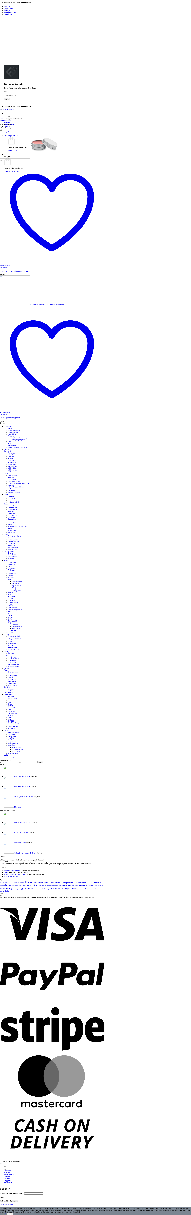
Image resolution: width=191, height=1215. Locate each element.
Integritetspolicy (10, 12)
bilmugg (12, 882)
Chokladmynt (12, 509)
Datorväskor (12, 734)
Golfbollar (11, 498)
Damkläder (12, 568)
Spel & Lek (7, 687)
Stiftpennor (12, 683)
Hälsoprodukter (13, 542)
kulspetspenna (50, 885)
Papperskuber (13, 647)
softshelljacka (42, 889)
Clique (10, 704)
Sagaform (11, 719)
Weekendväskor (13, 753)
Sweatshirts (16, 628)
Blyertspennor (13, 672)
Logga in (15, 1201)
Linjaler (10, 640)
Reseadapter (12, 464)
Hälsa (6, 534)
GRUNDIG (11, 711)
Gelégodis (11, 513)
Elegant (76, 883)
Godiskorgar (12, 517)
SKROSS (11, 721)
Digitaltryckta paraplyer (20, 438)
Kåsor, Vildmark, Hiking (16, 487)
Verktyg (6, 755)
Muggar (6, 655)
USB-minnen (12, 470)
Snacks (10, 528)
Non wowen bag (17, 749)
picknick (3, 889)
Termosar (11, 559)
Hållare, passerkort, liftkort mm (18, 483)
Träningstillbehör (14, 547)
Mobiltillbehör (13, 432)
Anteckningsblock (14, 636)
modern (92, 885)
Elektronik (7, 451)
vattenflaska (4, 891)
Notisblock (11, 645)
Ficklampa (11, 757)
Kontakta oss (9, 8)
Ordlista (7, 10)
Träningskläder (13, 621)
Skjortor (11, 613)
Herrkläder (11, 577)
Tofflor (10, 619)
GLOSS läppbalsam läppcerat (10, 418)
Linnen (10, 598)
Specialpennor (13, 681)
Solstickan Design (14, 723)
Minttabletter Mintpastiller (17, 526)
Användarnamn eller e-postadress (12, 1193)
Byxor (10, 566)
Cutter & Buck (13, 708)
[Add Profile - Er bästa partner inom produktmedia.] (9, 110)
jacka (7, 885)
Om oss (7, 6)
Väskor (6, 730)
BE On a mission (13, 698)
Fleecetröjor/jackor (18, 581)
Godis (6, 504)
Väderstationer (13, 472)
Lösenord (3, 1197)
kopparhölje (42, 885)
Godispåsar (12, 519)
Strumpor (11, 615)
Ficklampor (12, 453)
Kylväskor (11, 738)
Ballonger (11, 653)
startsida (7, 123)
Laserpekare (12, 460)
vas (99, 889)
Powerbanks (12, 462)
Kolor (10, 525)
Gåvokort (11, 496)
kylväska (56, 885)
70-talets (3, 883)
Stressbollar (12, 545)
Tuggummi (11, 532)
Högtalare (11, 455)
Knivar (10, 500)
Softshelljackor (17, 583)
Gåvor (6, 494)
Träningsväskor (13, 744)
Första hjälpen (13, 540)
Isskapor (11, 485)
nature (101, 885)
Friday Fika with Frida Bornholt (14, 874)
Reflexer (11, 489)
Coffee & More (37, 883)
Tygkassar (11, 745)
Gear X (10, 710)
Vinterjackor (16, 591)
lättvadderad (64, 885)
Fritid (6, 474)
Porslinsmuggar (13, 662)
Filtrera (40, 762)
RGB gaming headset (11, 876)
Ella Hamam (82, 883)
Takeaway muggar (14, 666)
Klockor (10, 458)
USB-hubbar (12, 468)
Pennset (11, 677)
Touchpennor (12, 685)
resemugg (16, 889)
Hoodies (15, 625)
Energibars (11, 511)
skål (32, 889)
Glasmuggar (12, 660)
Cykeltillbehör (13, 479)
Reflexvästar (12, 608)
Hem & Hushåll (9, 551)
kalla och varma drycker (24, 885)
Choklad (11, 506)
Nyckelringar (12, 434)
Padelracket (12, 691)
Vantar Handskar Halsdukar (17, 447)
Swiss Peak (11, 725)
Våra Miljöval (8, 693)
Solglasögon (12, 445)
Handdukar (12, 574)
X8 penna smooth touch (12, 871)
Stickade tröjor (17, 626)
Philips (10, 715)
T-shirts (10, 617)
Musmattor (12, 643)
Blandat (6, 449)
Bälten (10, 428)
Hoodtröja (2, 885)
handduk (89, 883)
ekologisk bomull (67, 883)
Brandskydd (12, 538)
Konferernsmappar (14, 638)
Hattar (10, 575)
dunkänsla (57, 882)
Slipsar (10, 443)
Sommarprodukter (14, 492)
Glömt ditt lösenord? (7, 1205)
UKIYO (6, 872)
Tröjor (10, 623)
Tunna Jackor (16, 585)
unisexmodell (80, 889)
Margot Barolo (84, 885)
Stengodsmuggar (13, 664)
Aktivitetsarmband (14, 536)
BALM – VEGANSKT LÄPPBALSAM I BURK (15, 271)
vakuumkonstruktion (90, 889)
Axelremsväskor (13, 732)
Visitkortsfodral (13, 649)
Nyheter (7, 668)
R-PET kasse (16, 751)
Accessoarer (8, 426)
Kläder (6, 560)
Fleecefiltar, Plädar (14, 481)
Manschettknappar (14, 430)
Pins (9, 441)
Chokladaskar (12, 508)
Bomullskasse (16, 747)
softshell (35, 889)
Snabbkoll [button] (3, 267)
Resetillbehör (12, 491)
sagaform (25, 888)
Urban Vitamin (13, 727)
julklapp (13, 885)
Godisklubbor (12, 515)
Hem (1, 119)
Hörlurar (11, 457)
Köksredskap (12, 557)
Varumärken (8, 694)
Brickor (10, 553)
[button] (8, 14)
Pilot (9, 717)
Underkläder (12, 630)
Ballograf (11, 696)
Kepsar (10, 592)
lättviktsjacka (74, 885)
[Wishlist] (1, 160)
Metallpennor (12, 676)
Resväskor (11, 740)
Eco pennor (12, 674)
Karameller (12, 523)
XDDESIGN (12, 728)
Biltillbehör (12, 477)
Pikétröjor (11, 606)
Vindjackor (15, 589)
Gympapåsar (12, 736)
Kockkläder (12, 596)
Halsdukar (11, 572)
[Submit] (1, 895)
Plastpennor (12, 679)
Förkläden (11, 570)
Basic (8, 883)
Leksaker (11, 689)
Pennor (6, 670)
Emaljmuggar (12, 657)
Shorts (10, 611)
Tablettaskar (12, 530)
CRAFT (10, 706)
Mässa (6, 651)
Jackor (10, 579)
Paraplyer (11, 436)
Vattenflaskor (12, 549)
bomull (16, 883)
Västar (14, 587)
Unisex (10, 632)
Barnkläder (12, 564)
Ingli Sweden (12, 713)
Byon (10, 702)
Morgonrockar (13, 602)
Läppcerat (11, 543)
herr (93, 882)
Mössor (10, 604)
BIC (9, 700)
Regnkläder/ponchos (15, 609)
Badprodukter (13, 475)
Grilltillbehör (12, 555)
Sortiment (7, 121)
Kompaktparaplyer (18, 440)
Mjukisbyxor (12, 600)
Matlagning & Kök (14, 502)
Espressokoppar (13, 659)
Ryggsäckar (12, 742)
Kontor (6, 634)
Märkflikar (11, 642)
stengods (48, 889)
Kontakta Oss (9, 1175)
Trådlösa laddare (13, 466)
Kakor (10, 521)
